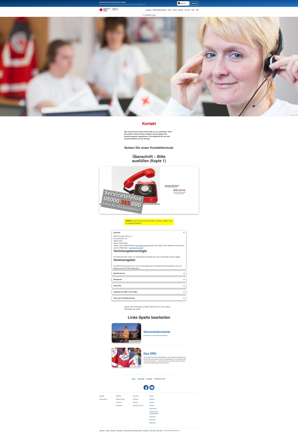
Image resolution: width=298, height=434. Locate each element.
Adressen (152, 399)
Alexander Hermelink (136, 248)
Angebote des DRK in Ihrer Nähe (125, 292)
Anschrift (116, 232)
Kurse (169, 10)
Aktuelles (135, 402)
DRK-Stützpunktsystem (160, 10)
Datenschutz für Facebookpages (153, 412)
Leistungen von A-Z (138, 405)
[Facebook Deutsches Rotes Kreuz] (146, 387)
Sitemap (151, 405)
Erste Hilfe (117, 285)
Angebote (148, 10)
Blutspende (117, 279)
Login (193, 10)
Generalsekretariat (156, 331)
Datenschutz (152, 408)
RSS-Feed (152, 419)
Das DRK (187, 10)
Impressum (152, 416)
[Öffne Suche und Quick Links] (197, 10)
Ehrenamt (118, 402)
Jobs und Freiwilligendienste (124, 298)
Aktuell (175, 10)
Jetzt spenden (103, 399)
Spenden (180, 10)
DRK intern (152, 423)
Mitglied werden (120, 399)
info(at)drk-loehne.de (142, 245)
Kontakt (151, 402)
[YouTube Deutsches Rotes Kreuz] (151, 387)
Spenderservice (119, 273)
